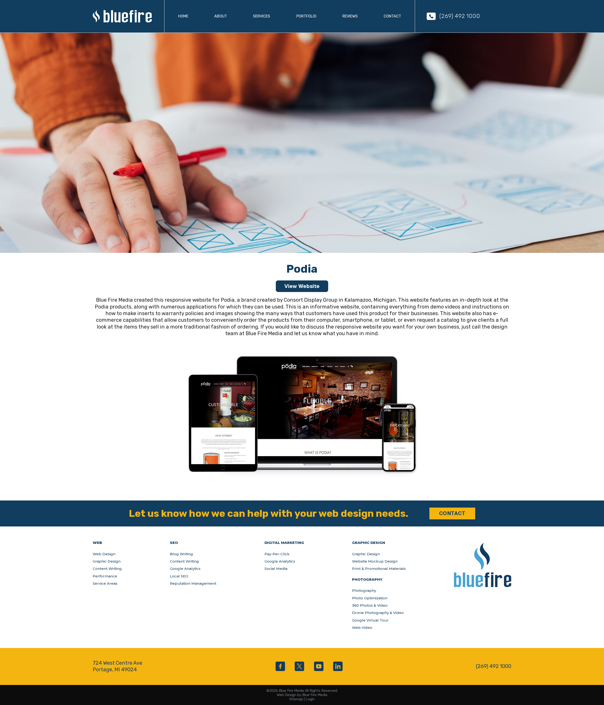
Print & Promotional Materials (379, 568)
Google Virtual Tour (370, 620)
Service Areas (105, 583)
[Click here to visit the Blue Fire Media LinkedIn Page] (338, 666)
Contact (392, 16)
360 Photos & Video (370, 605)
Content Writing (107, 568)
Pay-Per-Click (276, 554)
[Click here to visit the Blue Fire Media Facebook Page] (280, 666)
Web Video (362, 627)
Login (310, 699)
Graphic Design (107, 561)
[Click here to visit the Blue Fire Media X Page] (299, 666)
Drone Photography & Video (378, 612)
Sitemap (296, 699)
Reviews (350, 16)
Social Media (275, 568)
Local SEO (179, 576)
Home (183, 16)
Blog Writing (181, 554)
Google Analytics (185, 568)
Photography (364, 590)
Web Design (104, 554)
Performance (105, 576)
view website (302, 286)
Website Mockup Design (375, 561)
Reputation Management (193, 583)
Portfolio (306, 16)
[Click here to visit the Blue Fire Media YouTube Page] (318, 666)
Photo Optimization (369, 598)
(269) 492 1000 (459, 16)
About (220, 16)
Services (261, 16)
